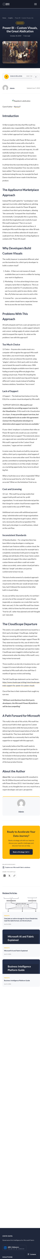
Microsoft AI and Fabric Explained (16, 951)
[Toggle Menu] (35, 4)
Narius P (17, 107)
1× (36, 77)
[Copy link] (14, 876)
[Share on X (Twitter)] (9, 876)
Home (4, 18)
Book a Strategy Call (21, 852)
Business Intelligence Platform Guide (17, 980)
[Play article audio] (6, 76)
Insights (10, 18)
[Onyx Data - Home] (6, 4)
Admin (12, 88)
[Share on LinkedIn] (4, 876)
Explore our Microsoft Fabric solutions (17, 867)
